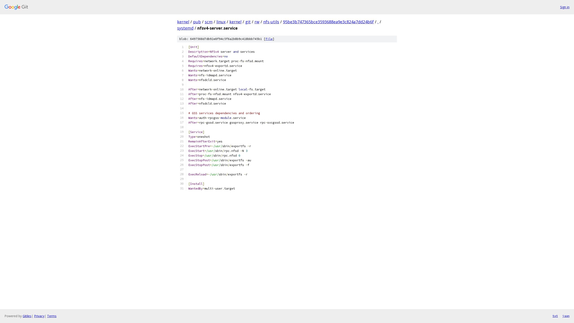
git (248, 21)
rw (256, 21)
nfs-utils (271, 21)
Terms (52, 316)
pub (197, 21)
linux (221, 21)
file (269, 39)
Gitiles (27, 316)
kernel (183, 21)
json (566, 316)
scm (209, 21)
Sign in (565, 7)
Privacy (39, 316)
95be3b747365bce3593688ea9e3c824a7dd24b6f (328, 21)
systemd (185, 28)
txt (555, 316)
